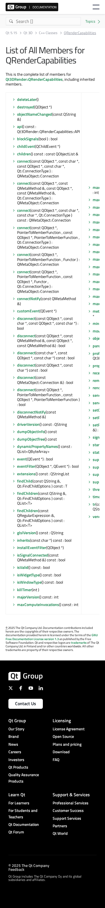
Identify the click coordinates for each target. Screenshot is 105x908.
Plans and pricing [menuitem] (67, 744)
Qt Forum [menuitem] (16, 832)
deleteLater (26, 99)
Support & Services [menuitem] (71, 794)
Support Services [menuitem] (67, 818)
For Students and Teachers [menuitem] (23, 813)
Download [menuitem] (61, 752)
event (22, 459)
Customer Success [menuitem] (68, 810)
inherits (23, 540)
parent (98, 346)
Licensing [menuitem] (62, 720)
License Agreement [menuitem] (69, 729)
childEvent (26, 146)
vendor (98, 516)
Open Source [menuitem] (63, 736)
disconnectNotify (31, 412)
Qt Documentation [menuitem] (23, 824)
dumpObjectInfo (31, 431)
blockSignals (27, 139)
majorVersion (28, 597)
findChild (24, 481)
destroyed (25, 107)
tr (94, 504)
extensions (26, 474)
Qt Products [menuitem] (18, 767)
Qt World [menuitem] (60, 833)
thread (98, 489)
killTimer (24, 590)
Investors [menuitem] (16, 759)
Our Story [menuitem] (16, 729)
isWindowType (29, 582)
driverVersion (28, 424)
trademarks (79, 642)
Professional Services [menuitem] (70, 803)
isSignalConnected (32, 555)
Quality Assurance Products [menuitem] (23, 778)
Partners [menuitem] (60, 826)
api (19, 126)
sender (98, 395)
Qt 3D (28, 33)
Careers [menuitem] (14, 752)
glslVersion (26, 533)
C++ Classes (48, 33)
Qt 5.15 (11, 33)
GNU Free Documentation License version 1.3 (52, 637)
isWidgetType (28, 575)
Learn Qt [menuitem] (16, 794)
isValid (22, 567)
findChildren (27, 493)
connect (23, 161)
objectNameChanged (34, 114)
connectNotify (29, 298)
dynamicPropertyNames (37, 446)
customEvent (28, 311)
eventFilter (26, 466)
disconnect (26, 318)
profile (98, 353)
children (24, 154)
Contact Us (25, 703)
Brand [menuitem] (13, 736)
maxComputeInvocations (38, 604)
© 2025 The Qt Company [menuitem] (28, 865)
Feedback (16, 869)
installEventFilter (31, 547)
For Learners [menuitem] (18, 803)
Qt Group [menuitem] (17, 720)
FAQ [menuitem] (56, 759)
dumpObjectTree (31, 439)
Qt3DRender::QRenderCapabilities (34, 79)
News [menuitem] (13, 744)
